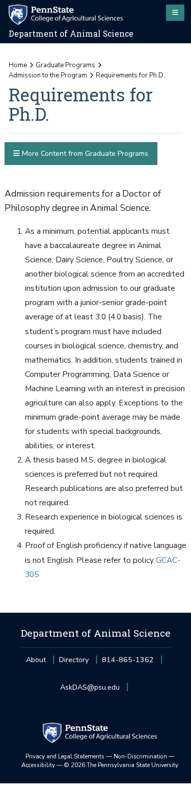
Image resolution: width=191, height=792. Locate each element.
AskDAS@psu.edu (90, 690)
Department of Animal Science (71, 34)
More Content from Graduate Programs (84, 153)
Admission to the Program (48, 75)
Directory (74, 660)
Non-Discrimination (140, 756)
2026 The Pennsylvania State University (121, 765)
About (36, 660)
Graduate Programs (65, 65)
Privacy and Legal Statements (64, 756)
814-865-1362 (128, 663)
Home (18, 65)
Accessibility (38, 765)
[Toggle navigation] (175, 13)
